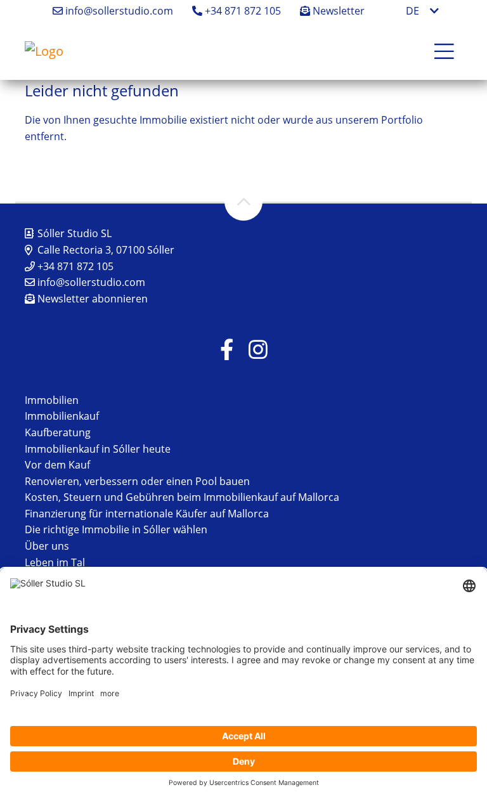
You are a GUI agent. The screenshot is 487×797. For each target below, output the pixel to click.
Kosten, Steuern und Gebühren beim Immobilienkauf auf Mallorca (182, 497)
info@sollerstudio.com (118, 11)
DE (412, 11)
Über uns (47, 546)
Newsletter (337, 11)
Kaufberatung (58, 432)
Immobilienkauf (62, 416)
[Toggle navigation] (444, 51)
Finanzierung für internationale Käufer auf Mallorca (147, 514)
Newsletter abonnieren (91, 299)
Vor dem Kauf (57, 465)
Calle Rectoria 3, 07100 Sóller (105, 250)
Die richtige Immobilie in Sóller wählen (116, 529)
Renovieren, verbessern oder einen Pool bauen (137, 481)
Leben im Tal (55, 562)
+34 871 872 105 (241, 11)
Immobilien (52, 400)
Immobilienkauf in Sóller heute (98, 449)
